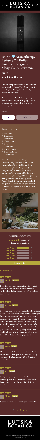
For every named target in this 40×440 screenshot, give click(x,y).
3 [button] (20, 410)
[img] (5, 276)
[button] (10, 248)
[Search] (7, 5)
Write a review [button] (20, 263)
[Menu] (2, 5)
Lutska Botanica (16, 435)
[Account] (32, 5)
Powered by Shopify (28, 435)
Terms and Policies (20, 437)
